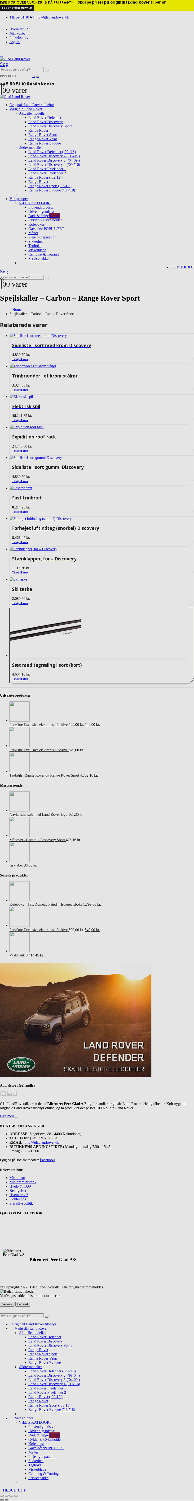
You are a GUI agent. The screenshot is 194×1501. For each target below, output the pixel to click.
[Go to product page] (102, 632)
